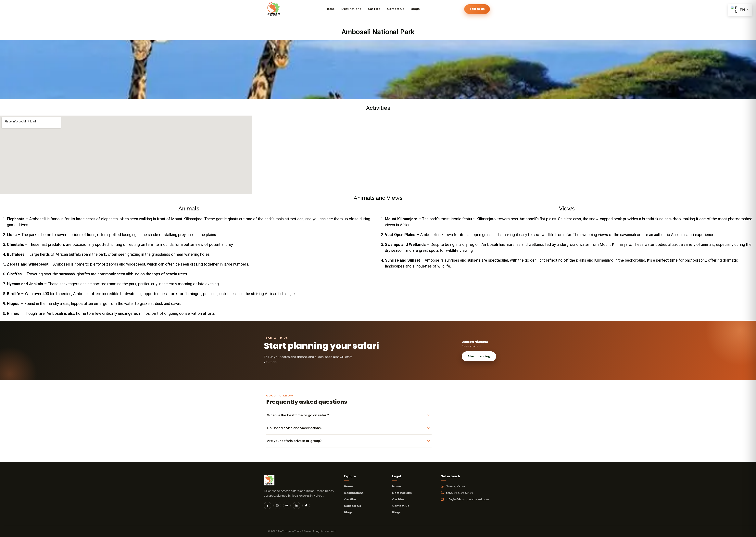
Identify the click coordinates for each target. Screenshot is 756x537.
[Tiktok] (306, 505)
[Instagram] (277, 505)
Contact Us (352, 506)
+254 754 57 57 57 (459, 493)
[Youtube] (287, 505)
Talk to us (477, 9)
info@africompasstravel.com (467, 499)
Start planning (479, 356)
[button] (3, 69)
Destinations (353, 493)
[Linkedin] (296, 505)
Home (348, 486)
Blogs (348, 512)
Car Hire (350, 499)
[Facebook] (267, 505)
